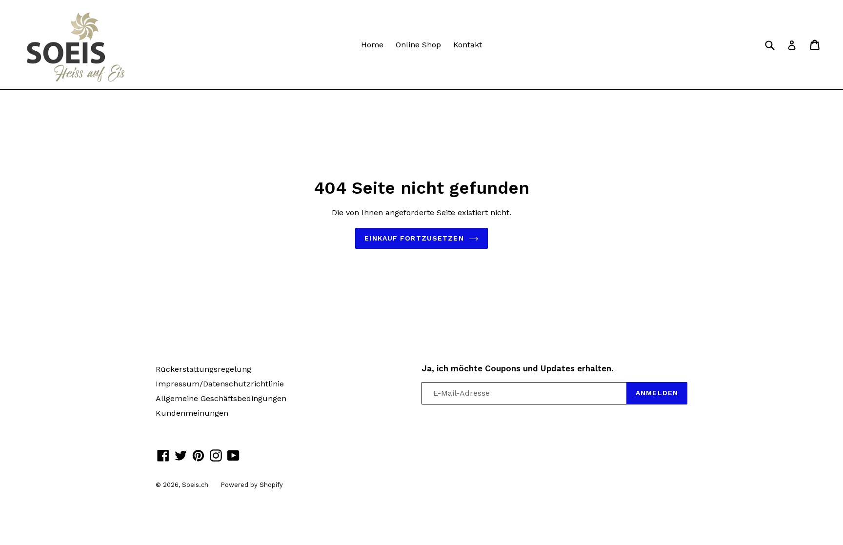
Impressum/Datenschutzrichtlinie (220, 383)
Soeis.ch (195, 484)
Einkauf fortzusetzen (413, 238)
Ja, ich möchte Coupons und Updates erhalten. (518, 368)
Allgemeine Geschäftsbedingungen (221, 398)
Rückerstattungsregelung (203, 369)
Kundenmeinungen (192, 413)
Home (372, 44)
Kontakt (467, 44)
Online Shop (418, 44)
